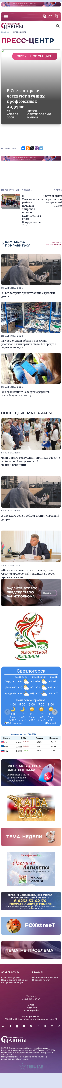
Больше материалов (53, 243)
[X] (32, 148)
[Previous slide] (7, 712)
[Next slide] (55, 712)
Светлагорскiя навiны (39, 116)
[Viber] (37, 148)
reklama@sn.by (31, 1010)
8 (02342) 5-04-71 (31, 999)
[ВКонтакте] (23, 148)
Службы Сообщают (35, 56)
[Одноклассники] (28, 148)
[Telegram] (41, 148)
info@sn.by (31, 1007)
